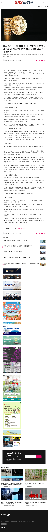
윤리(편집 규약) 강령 (14, 521)
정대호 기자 (8, 60)
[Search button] (43, 3)
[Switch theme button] (46, 3)
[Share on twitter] (39, 60)
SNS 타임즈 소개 (7, 521)
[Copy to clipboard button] (44, 60)
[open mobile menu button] (2, 2)
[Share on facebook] (37, 60)
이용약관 (20, 521)
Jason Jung (6, 505)
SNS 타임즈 (10, 519)
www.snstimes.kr (21, 228)
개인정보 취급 (25, 521)
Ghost (19, 519)
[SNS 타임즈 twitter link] (4, 527)
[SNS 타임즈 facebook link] (2, 527)
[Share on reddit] (42, 60)
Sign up (2, 521)
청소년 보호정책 (31, 521)
